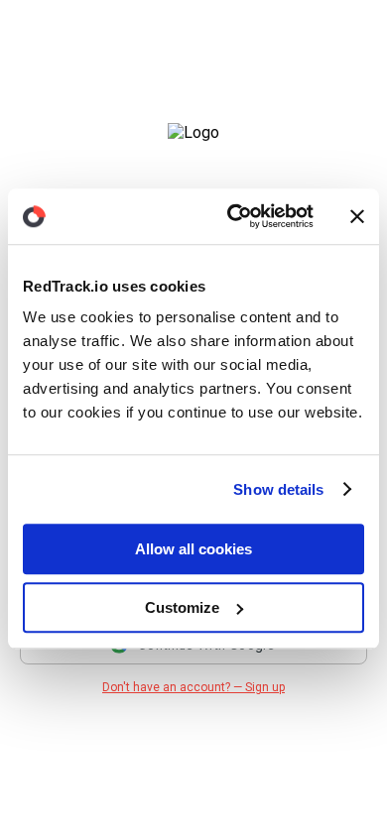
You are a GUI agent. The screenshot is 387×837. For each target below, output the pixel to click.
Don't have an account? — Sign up (193, 687)
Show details (278, 489)
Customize (182, 607)
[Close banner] (357, 216)
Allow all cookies (193, 548)
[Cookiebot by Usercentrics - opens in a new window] (235, 216)
